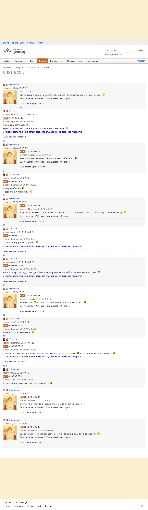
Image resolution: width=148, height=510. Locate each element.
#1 (21, 107)
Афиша (7, 61)
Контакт (49, 506)
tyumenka (14, 84)
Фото (32, 61)
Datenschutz (20, 506)
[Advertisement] (74, 20)
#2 (4, 140)
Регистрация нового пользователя (27, 42)
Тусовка (46, 67)
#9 (4, 335)
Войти (6, 42)
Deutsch (141, 60)
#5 (4, 225)
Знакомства (20, 61)
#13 (5, 446)
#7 (4, 285)
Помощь (9, 506)
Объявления (92, 61)
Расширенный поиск (115, 54)
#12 (5, 416)
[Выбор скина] (141, 506)
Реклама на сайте (35, 506)
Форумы (17, 49)
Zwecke (13, 111)
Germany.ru (8, 67)
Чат (62, 61)
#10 (5, 365)
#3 (4, 170)
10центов (14, 174)
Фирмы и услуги (75, 61)
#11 (5, 386)
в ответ (7, 121)
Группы (53, 61)
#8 (4, 315)
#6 (4, 255)
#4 (4, 195)
